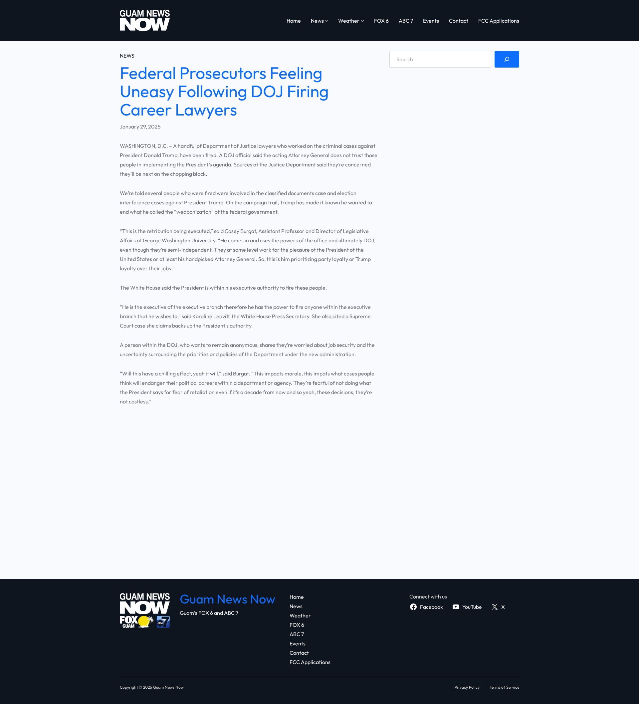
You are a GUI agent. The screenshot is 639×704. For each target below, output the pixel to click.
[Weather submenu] (362, 20)
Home (294, 20)
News (127, 55)
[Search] (507, 59)
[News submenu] (326, 20)
